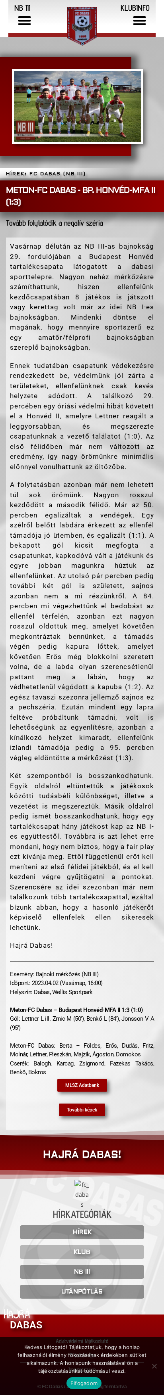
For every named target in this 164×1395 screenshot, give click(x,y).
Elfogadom (84, 1383)
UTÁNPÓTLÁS (82, 1291)
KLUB (82, 1252)
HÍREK (82, 1232)
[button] (24, 20)
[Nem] (154, 1366)
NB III (82, 1272)
